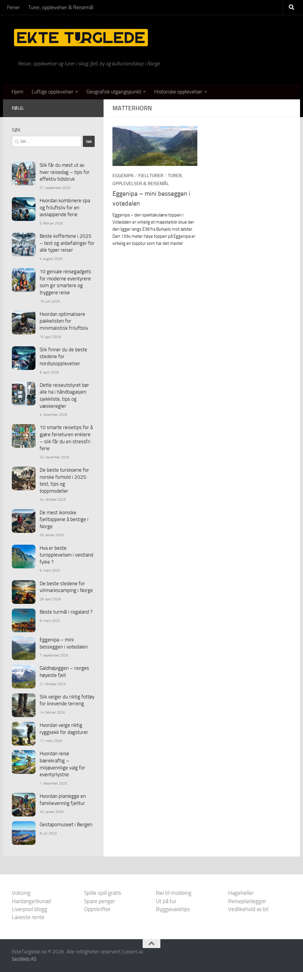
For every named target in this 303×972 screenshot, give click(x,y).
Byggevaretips (173, 909)
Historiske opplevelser (178, 91)
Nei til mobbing (173, 892)
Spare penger (99, 901)
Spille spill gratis (102, 892)
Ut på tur (166, 901)
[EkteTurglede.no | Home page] (81, 38)
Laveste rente (28, 917)
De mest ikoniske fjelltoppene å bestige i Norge (64, 519)
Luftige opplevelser (52, 91)
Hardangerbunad (31, 901)
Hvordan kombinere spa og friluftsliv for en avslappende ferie (65, 207)
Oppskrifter (97, 909)
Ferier (13, 7)
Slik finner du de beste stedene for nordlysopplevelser (63, 356)
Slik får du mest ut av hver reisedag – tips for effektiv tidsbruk (65, 172)
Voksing (21, 892)
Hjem (17, 91)
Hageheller (241, 892)
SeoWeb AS (24, 959)
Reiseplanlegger (247, 901)
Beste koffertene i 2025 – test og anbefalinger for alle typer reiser (67, 243)
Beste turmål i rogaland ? (66, 612)
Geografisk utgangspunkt (113, 91)
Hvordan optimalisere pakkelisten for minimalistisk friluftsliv (64, 321)
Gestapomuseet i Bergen (66, 824)
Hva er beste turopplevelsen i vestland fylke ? (66, 555)
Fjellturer (150, 175)
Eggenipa (123, 175)
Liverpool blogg (29, 909)
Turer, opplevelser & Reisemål (61, 7)
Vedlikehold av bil (248, 909)
